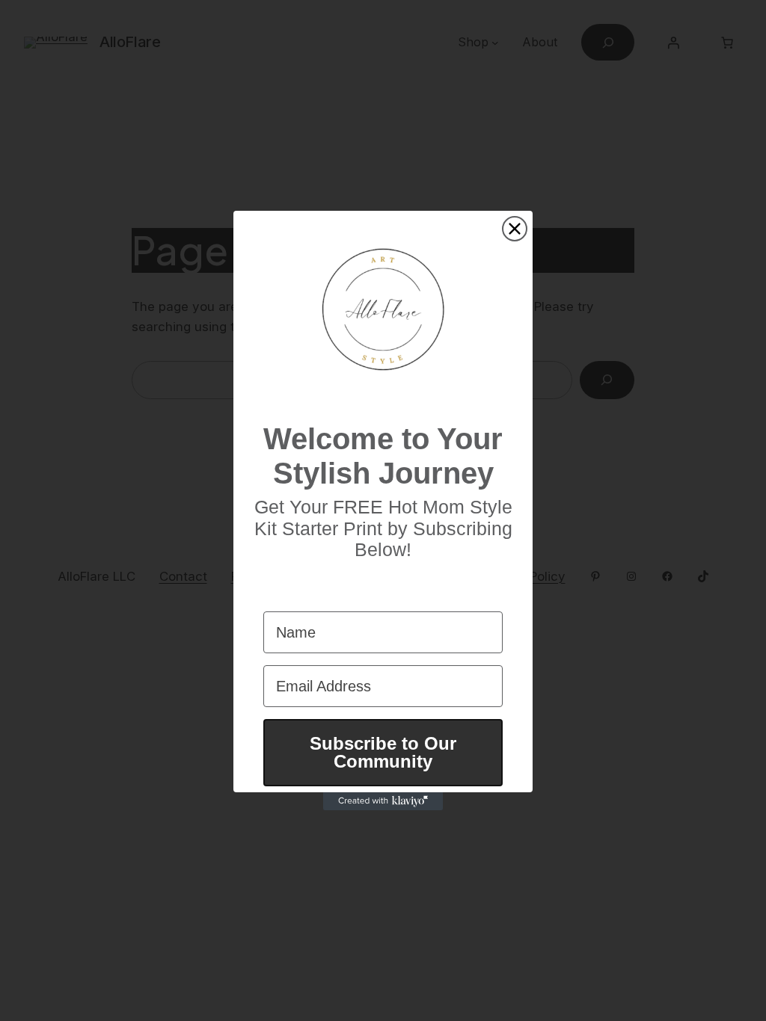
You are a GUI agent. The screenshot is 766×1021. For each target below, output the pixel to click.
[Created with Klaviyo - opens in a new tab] (383, 801)
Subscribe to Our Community (383, 752)
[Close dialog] (515, 229)
